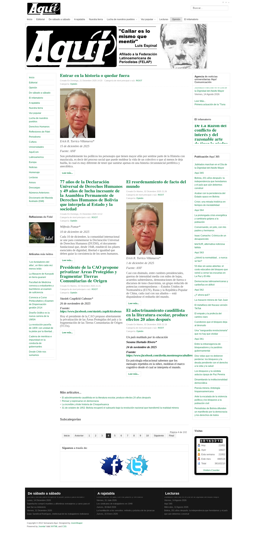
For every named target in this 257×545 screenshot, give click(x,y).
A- (228, 2)
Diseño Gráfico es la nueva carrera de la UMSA (39, 316)
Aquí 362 (199, 289)
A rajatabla (34, 103)
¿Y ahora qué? (202, 295)
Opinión (33, 87)
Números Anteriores (39, 192)
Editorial (33, 82)
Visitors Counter (211, 470)
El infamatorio (36, 98)
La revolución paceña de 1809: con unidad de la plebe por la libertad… (41, 328)
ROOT (139, 80)
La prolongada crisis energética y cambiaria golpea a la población (211, 218)
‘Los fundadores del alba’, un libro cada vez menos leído (41, 265)
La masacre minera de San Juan (211, 300)
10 (147, 435)
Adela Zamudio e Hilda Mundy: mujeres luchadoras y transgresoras (127, 515)
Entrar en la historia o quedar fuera (94, 75)
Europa (32, 162)
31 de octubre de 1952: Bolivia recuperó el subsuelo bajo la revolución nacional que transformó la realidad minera (120, 407)
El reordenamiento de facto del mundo (156, 183)
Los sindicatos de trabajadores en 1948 (114, 501)
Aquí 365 (199, 173)
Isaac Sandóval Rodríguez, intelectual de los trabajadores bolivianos (58, 511)
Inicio (31, 77)
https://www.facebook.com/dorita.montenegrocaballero (159, 355)
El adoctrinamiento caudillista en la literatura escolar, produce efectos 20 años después (157, 314)
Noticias (33, 167)
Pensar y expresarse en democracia (80, 401)
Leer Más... (200, 98)
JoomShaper (77, 523)
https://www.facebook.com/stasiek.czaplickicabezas (91, 311)
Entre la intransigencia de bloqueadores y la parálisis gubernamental (208, 347)
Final (171, 435)
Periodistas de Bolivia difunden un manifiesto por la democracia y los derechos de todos (211, 411)
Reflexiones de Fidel (39, 131)
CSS (64, 526)
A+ (223, 2)
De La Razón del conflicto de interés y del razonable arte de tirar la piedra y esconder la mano (211, 136)
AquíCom (34, 152)
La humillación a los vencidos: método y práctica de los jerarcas (126, 508)
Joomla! (42, 526)
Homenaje (34, 172)
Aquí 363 (199, 252)
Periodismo (35, 136)
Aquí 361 (199, 339)
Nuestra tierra (36, 108)
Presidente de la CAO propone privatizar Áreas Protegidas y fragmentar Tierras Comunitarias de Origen (89, 274)
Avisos (32, 182)
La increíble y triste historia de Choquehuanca (85, 404)
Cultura (32, 142)
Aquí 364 (199, 210)
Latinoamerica (36, 157)
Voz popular (35, 113)
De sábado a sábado (39, 92)
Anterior (79, 435)
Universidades (36, 147)
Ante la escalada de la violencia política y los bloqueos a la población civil (211, 400)
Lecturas (33, 177)
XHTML (54, 526)
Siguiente (159, 435)
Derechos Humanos (39, 126)
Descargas (34, 187)
